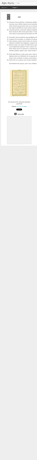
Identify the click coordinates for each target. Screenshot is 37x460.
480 (19, 17)
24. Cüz (19, 106)
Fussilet (24, 106)
